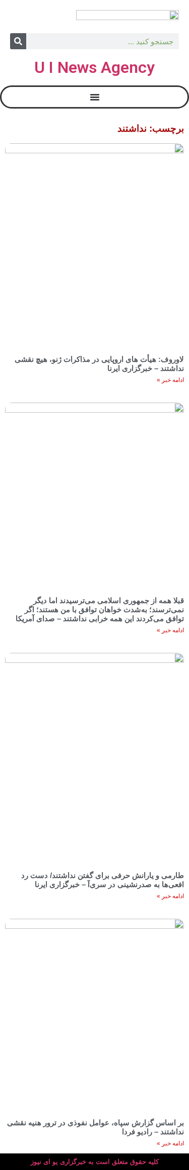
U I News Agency (94, 67)
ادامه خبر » (170, 379)
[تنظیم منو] (95, 97)
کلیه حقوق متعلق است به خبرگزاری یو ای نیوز (95, 1161)
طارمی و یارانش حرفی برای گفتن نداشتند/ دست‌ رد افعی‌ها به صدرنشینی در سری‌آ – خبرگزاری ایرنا (102, 880)
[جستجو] (18, 41)
